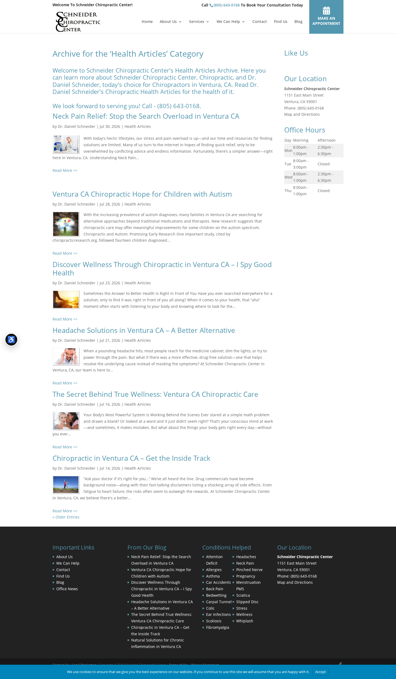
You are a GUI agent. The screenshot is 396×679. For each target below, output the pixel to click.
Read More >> (65, 170)
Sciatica (243, 595)
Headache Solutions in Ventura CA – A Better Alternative (144, 330)
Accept (320, 671)
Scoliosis (213, 620)
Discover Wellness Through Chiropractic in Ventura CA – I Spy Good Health (162, 269)
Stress (241, 608)
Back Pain (214, 588)
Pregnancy (245, 576)
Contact (259, 22)
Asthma (213, 576)
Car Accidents (218, 582)
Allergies (214, 569)
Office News (67, 588)
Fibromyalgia (217, 627)
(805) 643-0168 (227, 5)
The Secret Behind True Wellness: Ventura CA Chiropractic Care (155, 394)
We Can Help (228, 22)
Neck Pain (245, 563)
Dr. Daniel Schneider (76, 126)
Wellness (244, 614)
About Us (168, 22)
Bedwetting (216, 595)
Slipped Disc (247, 601)
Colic (210, 608)
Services (196, 22)
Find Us (280, 22)
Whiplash (244, 620)
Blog (298, 22)
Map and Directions (302, 114)
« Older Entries (66, 517)
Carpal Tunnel (219, 601)
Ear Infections (218, 614)
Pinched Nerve (249, 569)
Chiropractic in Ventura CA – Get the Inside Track (131, 458)
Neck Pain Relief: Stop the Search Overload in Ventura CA (146, 116)
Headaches (246, 556)
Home (147, 22)
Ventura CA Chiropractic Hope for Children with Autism (142, 194)
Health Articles (137, 126)
